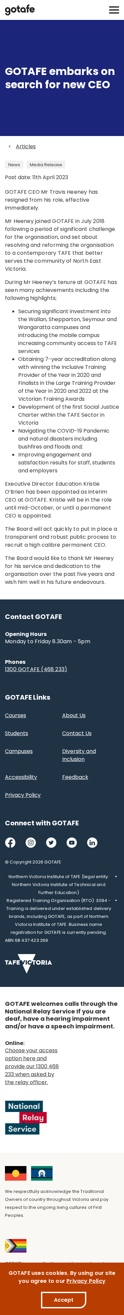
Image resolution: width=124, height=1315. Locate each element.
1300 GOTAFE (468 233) (36, 669)
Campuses (19, 751)
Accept (63, 1300)
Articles (26, 146)
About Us (74, 715)
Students (16, 733)
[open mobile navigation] (114, 10)
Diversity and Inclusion (79, 755)
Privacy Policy (23, 795)
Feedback (75, 777)
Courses (15, 715)
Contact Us (77, 733)
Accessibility (21, 777)
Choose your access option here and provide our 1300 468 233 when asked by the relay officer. (32, 1066)
